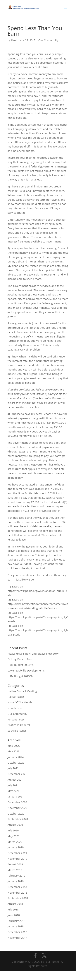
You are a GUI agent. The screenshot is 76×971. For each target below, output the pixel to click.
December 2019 (17, 853)
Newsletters (15, 708)
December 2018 (17, 887)
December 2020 (17, 802)
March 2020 (15, 842)
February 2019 (16, 875)
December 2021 (17, 774)
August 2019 (15, 864)
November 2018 (17, 892)
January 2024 (16, 757)
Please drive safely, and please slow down (33, 653)
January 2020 (16, 847)
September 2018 (18, 898)
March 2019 (15, 870)
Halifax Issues (16, 696)
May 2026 (13, 751)
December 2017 (17, 932)
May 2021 (13, 791)
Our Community (48, 40)
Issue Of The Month (20, 702)
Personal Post (16, 719)
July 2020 (13, 830)
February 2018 (16, 921)
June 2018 (14, 915)
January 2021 (16, 796)
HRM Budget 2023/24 (21, 676)
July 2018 (13, 909)
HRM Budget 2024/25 (21, 665)
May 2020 (13, 836)
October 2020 (16, 813)
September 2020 (18, 819)
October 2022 (16, 762)
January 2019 (16, 881)
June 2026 (14, 745)
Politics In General (19, 725)
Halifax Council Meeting (22, 691)
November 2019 (17, 858)
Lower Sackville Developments (26, 670)
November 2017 (17, 937)
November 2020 (17, 808)
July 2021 (13, 785)
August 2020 (15, 824)
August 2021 (15, 779)
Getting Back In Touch (21, 659)
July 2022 (13, 768)
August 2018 (15, 904)
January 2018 (16, 926)
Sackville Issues (17, 730)
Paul (14, 40)
